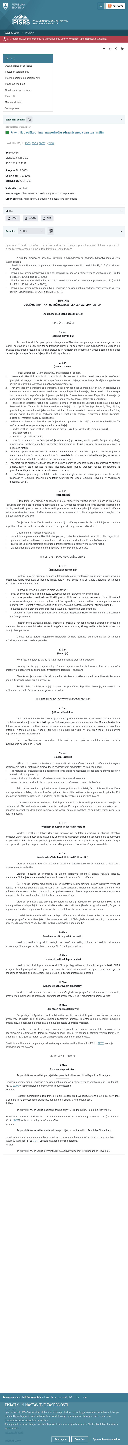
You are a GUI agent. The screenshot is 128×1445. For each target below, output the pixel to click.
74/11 (51, 143)
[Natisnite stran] (122, 48)
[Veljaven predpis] (7, 132)
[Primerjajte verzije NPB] (51, 231)
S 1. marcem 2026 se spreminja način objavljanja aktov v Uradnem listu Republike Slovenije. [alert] (57, 38)
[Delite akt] (116, 48)
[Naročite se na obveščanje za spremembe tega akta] (104, 48)
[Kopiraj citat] (29, 119)
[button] (64, 119)
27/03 (27, 143)
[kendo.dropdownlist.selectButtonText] (42, 231)
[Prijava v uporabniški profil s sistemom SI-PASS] (115, 6)
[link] (12, 33)
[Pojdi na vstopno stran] (14, 8)
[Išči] (100, 6)
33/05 (35, 143)
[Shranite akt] (110, 48)
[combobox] (31, 231)
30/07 (42, 143)
